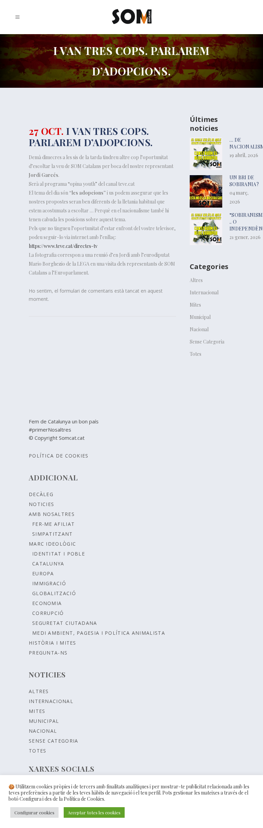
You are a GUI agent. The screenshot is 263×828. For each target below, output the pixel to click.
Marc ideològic (52, 544)
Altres (196, 280)
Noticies (41, 504)
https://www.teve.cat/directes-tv (63, 246)
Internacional (204, 292)
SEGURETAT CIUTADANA (64, 623)
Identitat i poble (58, 553)
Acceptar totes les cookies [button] (94, 812)
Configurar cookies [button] (34, 812)
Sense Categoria (207, 341)
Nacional (199, 329)
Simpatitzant (52, 534)
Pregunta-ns (48, 652)
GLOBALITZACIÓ (54, 593)
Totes (195, 354)
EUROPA (43, 573)
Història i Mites (52, 643)
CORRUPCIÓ (48, 613)
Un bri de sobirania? (244, 180)
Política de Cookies (59, 455)
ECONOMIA (47, 603)
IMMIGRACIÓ (49, 583)
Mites (195, 304)
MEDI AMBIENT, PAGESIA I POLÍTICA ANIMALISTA (98, 633)
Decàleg (41, 494)
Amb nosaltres (52, 514)
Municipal (200, 317)
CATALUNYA (48, 563)
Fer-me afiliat (53, 524)
